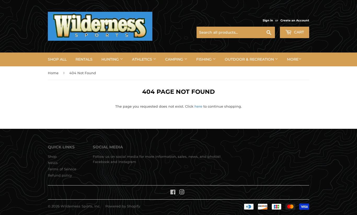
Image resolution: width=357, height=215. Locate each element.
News (53, 163)
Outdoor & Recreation (250, 59)
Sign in (268, 20)
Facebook (101, 162)
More (292, 59)
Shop (52, 156)
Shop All (57, 59)
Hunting (110, 59)
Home (53, 73)
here (198, 106)
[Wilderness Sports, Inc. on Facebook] (173, 193)
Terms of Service (62, 169)
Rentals (84, 59)
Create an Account (294, 20)
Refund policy (60, 175)
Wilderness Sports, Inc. (80, 206)
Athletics (142, 59)
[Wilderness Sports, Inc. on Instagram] (182, 193)
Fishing (204, 59)
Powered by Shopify (122, 206)
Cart (298, 32)
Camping (174, 59)
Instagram (127, 162)
